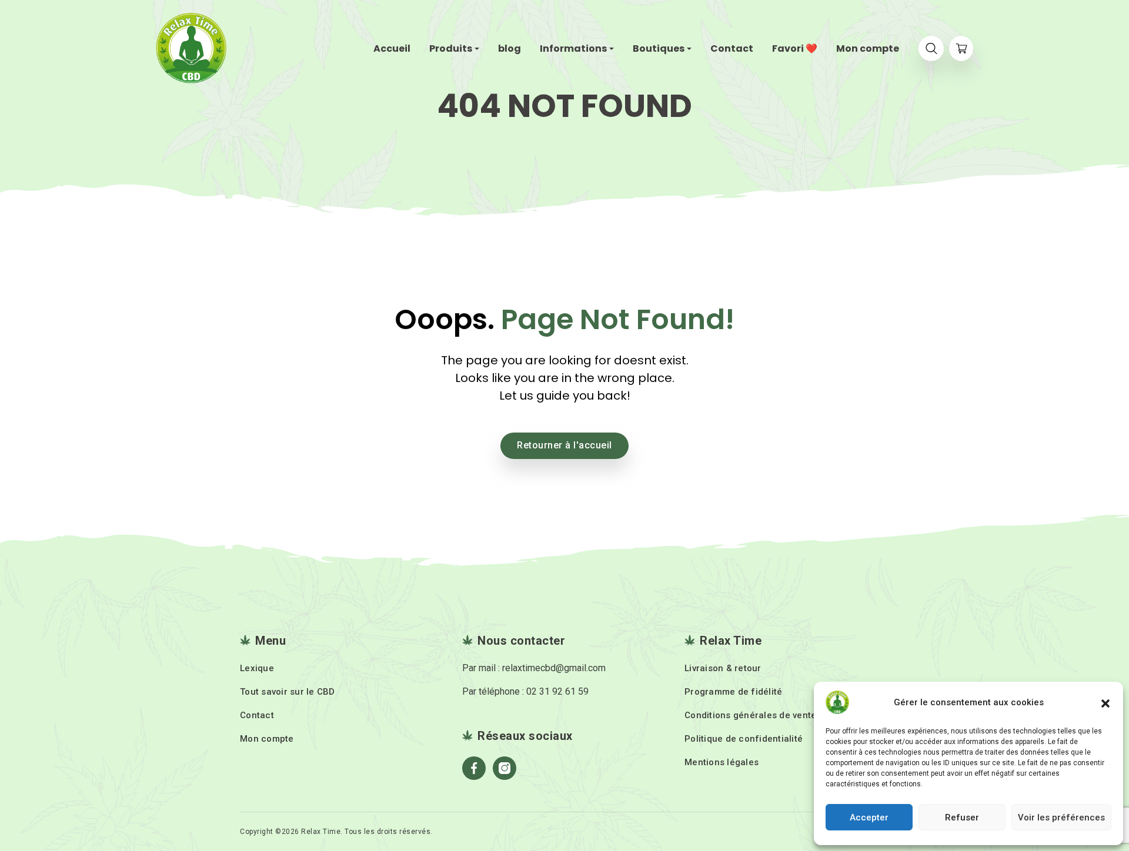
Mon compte (267, 738)
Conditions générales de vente (750, 715)
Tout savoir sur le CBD (287, 691)
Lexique (257, 668)
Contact (257, 715)
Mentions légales (721, 762)
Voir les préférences (1061, 817)
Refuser (962, 817)
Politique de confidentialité (743, 738)
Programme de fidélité (733, 691)
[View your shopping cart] (961, 48)
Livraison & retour (722, 668)
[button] (1105, 702)
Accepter (869, 817)
